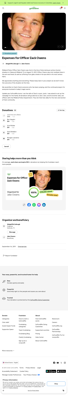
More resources (7, 350)
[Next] (62, 46)
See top (62, 110)
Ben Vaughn (11, 121)
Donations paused (10, 53)
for (18, 63)
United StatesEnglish (11, 362)
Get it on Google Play (51, 371)
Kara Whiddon (11, 133)
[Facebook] (29, 205)
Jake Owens (11, 236)
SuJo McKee (11, 127)
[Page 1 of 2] (5, 47)
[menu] (65, 8)
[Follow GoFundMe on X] (61, 362)
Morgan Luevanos (13, 139)
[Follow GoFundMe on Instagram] (65, 362)
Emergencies (22, 246)
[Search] (3, 8)
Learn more (56, 3)
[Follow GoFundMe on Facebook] (54, 362)
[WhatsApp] (34, 205)
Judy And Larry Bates (14, 115)
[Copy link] (24, 205)
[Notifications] (60, 8)
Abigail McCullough (13, 224)
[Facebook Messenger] (39, 205)
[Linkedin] (44, 205)
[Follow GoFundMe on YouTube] (58, 362)
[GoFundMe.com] (34, 8)
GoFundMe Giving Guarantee (39, 300)
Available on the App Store (61, 371)
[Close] (63, 2)
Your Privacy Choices (30, 374)
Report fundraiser (11, 255)
